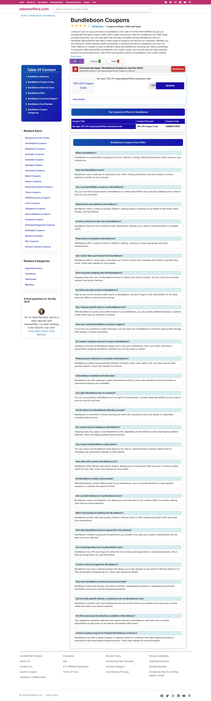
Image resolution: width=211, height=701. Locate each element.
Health (86, 2)
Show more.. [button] (76, 56)
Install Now (178, 69)
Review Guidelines (159, 655)
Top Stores (30, 273)
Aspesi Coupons (33, 181)
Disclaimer (68, 655)
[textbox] (102, 9)
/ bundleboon (48, 15)
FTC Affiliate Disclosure (76, 666)
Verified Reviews (158, 666)
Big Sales (29, 284)
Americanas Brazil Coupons (39, 187)
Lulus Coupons (32, 203)
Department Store (33, 268)
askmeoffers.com (34, 9)
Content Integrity (115, 666)
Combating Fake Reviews (119, 661)
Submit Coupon (28, 671)
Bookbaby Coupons (35, 230)
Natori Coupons (33, 176)
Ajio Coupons (32, 241)
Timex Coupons (33, 192)
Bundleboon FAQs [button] (36, 93)
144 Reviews (97, 26)
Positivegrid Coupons (36, 143)
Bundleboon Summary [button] (38, 76)
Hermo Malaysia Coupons (38, 214)
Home (21, 2)
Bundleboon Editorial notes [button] (41, 87)
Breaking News (56, 2)
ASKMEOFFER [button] (162, 85)
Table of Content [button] (41, 70)
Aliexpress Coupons (35, 148)
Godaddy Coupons (34, 159)
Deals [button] (115, 61)
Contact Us (26, 666)
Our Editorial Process (117, 671)
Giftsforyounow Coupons (37, 197)
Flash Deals (30, 279)
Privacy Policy (52, 695)
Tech (94, 2)
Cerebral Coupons (34, 219)
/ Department (34, 15)
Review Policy (113, 655)
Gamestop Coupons (35, 170)
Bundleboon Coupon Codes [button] (41, 82)
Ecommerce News (73, 2)
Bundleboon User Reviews (40, 104)
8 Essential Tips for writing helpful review (163, 673)
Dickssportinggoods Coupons (40, 225)
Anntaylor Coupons (34, 154)
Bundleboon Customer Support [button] (43, 99)
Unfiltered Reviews (159, 661)
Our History (43, 2)
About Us (31, 2)
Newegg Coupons (34, 165)
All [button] (76, 61)
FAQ (65, 661)
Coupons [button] (95, 61)
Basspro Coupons (34, 236)
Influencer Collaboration (33, 677)
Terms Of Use (70, 671)
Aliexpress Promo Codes (37, 138)
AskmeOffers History (31, 655)
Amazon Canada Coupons (38, 246)
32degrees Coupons (35, 208)
